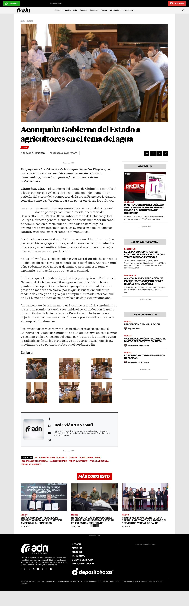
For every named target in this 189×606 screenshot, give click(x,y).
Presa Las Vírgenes (31, 464)
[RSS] (33, 569)
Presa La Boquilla (99, 461)
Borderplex (130, 249)
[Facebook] (153, 153)
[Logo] (24, 10)
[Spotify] (38, 569)
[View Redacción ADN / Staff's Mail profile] (49, 440)
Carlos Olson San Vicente (53, 458)
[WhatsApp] (146, 153)
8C (36, 458)
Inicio (23, 21)
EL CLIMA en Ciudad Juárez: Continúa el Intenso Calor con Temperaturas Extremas (144, 254)
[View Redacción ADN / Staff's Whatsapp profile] (49, 426)
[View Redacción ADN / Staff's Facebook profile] (49, 419)
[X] (159, 153)
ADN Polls (129, 202)
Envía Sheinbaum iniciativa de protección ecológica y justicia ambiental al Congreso (42, 520)
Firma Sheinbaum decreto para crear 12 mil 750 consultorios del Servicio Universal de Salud (144, 520)
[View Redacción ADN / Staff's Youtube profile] (49, 433)
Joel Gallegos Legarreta (34, 461)
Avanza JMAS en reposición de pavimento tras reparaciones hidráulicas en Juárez (143, 281)
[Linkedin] (29, 569)
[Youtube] (50, 569)
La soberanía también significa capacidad (144, 357)
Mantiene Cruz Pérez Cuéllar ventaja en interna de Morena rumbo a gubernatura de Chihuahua (144, 209)
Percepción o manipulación (142, 324)
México (24, 515)
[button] (166, 10)
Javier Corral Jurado (90, 458)
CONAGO (73, 458)
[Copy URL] (165, 153)
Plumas (128, 322)
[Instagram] (25, 569)
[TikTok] (42, 569)
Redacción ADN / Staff (73, 425)
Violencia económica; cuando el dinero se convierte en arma (145, 340)
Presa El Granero (78, 461)
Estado (30, 21)
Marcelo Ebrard (58, 461)
